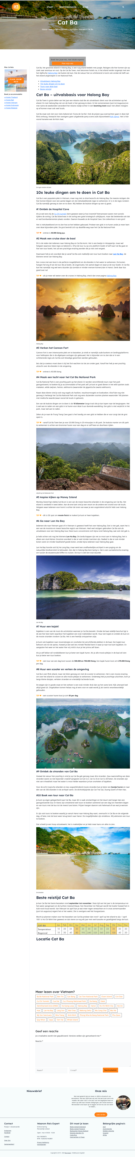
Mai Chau (72, 1010)
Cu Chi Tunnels (43, 1001)
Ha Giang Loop (68, 1006)
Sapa (51, 1020)
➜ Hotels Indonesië (11, 105)
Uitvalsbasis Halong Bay (50, 81)
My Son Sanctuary (44, 1015)
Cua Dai (56, 1001)
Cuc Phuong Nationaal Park (74, 1001)
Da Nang (93, 1001)
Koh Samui (114, 116)
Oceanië (105, 1133)
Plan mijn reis (67, 63)
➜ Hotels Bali (9, 100)
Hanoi (93, 1006)
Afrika (105, 1135)
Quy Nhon (41, 1020)
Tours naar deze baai (49, 86)
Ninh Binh (72, 1015)
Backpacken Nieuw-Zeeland (79, 1131)
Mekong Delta (85, 1010)
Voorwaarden (41, 1144)
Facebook (7, 1133)
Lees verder (101, 1115)
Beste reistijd (45, 89)
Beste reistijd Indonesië (78, 1127)
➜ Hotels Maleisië (10, 108)
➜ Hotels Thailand (11, 97)
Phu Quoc (116, 1015)
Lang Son (60, 1010)
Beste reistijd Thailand (77, 1129)
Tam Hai (60, 1020)
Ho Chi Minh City (106, 1006)
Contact (6, 1136)
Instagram (7, 1131)
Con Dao (119, 996)
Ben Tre (60, 996)
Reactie (39, 1041)
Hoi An (120, 1006)
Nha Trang (59, 1015)
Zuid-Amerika (107, 1129)
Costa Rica (73, 1135)
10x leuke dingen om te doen (52, 84)
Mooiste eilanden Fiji (77, 1133)
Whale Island (72, 1020)
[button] (54, 7)
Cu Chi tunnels (60, 214)
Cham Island (106, 996)
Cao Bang (71, 996)
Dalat (103, 1001)
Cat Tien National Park (88, 996)
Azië (104, 1127)
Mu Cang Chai (101, 1010)
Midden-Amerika (108, 1131)
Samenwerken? (9, 1144)
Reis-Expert (68, 1153)
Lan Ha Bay (48, 1010)
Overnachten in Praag (77, 1137)
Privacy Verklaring (43, 1142)
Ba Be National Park (45, 996)
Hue (38, 1010)
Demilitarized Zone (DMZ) (47, 1006)
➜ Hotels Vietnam (10, 103)
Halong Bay (52, 73)
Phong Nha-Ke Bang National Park (94, 1015)
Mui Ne (113, 1010)
